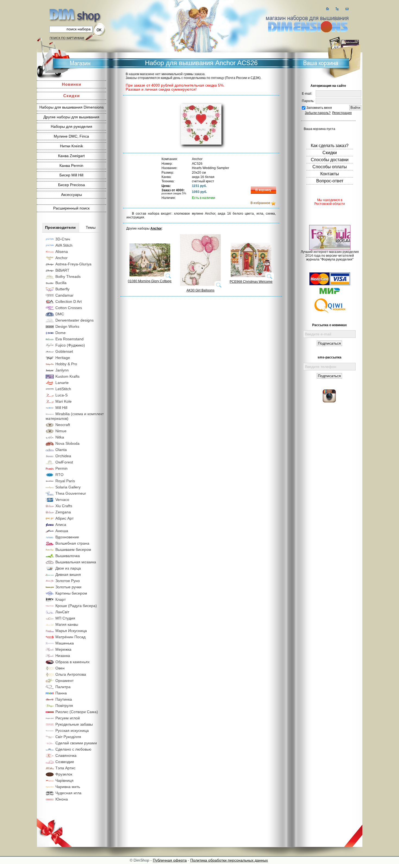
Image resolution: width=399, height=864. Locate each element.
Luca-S (61, 395)
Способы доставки (330, 159)
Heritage (62, 357)
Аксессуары (71, 194)
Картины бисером (71, 593)
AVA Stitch (63, 245)
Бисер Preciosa (71, 185)
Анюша (61, 531)
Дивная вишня (68, 574)
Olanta (61, 449)
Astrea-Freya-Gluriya (73, 264)
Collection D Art (68, 301)
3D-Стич (62, 239)
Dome (60, 333)
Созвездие (64, 762)
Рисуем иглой (67, 718)
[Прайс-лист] (337, 8)
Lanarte (62, 382)
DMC (59, 314)
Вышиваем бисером (73, 549)
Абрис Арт (64, 518)
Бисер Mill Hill (71, 175)
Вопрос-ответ (329, 181)
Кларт (60, 599)
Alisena (61, 251)
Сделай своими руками (76, 743)
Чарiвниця (64, 780)
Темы (91, 227)
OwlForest (64, 462)
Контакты (329, 173)
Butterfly (62, 289)
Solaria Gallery (68, 487)
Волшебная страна (72, 543)
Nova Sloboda (67, 443)
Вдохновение (67, 537)
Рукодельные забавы (74, 724)
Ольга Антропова (70, 674)
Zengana (63, 512)
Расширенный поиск (71, 208)
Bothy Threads (68, 276)
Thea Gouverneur (70, 493)
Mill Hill (61, 407)
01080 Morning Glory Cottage (150, 281)
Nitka (59, 437)
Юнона (61, 799)
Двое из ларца (68, 568)
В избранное (260, 203)
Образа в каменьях (72, 662)
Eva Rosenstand (69, 339)
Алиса (60, 524)
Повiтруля (64, 705)
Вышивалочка (67, 556)
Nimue (60, 431)
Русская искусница (72, 730)
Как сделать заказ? (330, 145)
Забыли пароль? (318, 113)
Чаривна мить (67, 786)
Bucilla (60, 283)
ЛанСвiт (62, 612)
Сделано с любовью (73, 749)
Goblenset (64, 351)
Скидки (71, 95)
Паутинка (63, 699)
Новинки (71, 84)
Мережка (63, 649)
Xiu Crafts (63, 506)
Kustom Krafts (67, 376)
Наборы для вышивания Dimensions (71, 107)
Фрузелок (63, 774)
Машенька (64, 643)
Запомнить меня (319, 108)
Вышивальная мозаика (75, 562)
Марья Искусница (71, 630)
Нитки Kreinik (71, 146)
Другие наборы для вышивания (71, 117)
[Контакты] (347, 8)
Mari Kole (63, 401)
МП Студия (65, 618)
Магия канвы (66, 624)
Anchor (61, 258)
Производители (60, 227)
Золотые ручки (68, 587)
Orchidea (63, 456)
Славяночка (66, 755)
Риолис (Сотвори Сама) (76, 712)
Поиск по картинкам (67, 38)
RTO (59, 474)
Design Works (67, 326)
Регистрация (342, 113)
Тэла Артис (65, 768)
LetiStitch (63, 389)
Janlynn (62, 370)
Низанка (62, 655)
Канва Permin (71, 165)
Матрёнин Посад (70, 637)
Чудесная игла (68, 793)
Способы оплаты (329, 166)
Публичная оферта (170, 860)
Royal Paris (65, 481)
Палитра (63, 687)
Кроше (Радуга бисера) (76, 605)
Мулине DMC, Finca (71, 136)
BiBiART (62, 270)
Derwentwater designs (74, 320)
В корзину (263, 190)
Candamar (64, 295)
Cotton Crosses (68, 308)
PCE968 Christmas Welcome (251, 282)
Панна (61, 693)
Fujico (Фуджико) (70, 345)
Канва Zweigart (71, 156)
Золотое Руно (67, 581)
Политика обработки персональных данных (229, 860)
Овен (60, 668)
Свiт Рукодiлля (68, 737)
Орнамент (64, 680)
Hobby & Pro (66, 364)
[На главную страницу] (327, 8)
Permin (61, 468)
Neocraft (62, 425)
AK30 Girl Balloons (200, 290)
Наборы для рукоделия (71, 126)
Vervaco (62, 499)
